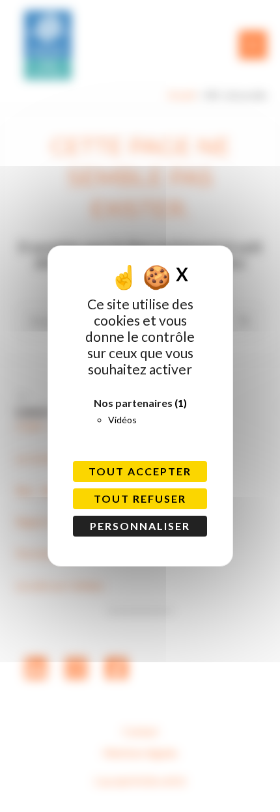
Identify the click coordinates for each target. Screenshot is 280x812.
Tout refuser (140, 498)
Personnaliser (140, 526)
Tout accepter (140, 471)
